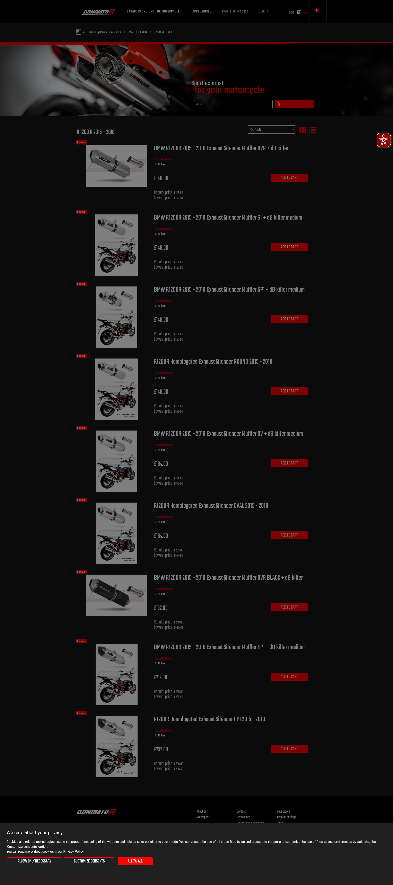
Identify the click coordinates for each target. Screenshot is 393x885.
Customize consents (89, 861)
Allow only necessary (34, 861)
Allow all (135, 861)
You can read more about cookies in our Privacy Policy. (45, 851)
